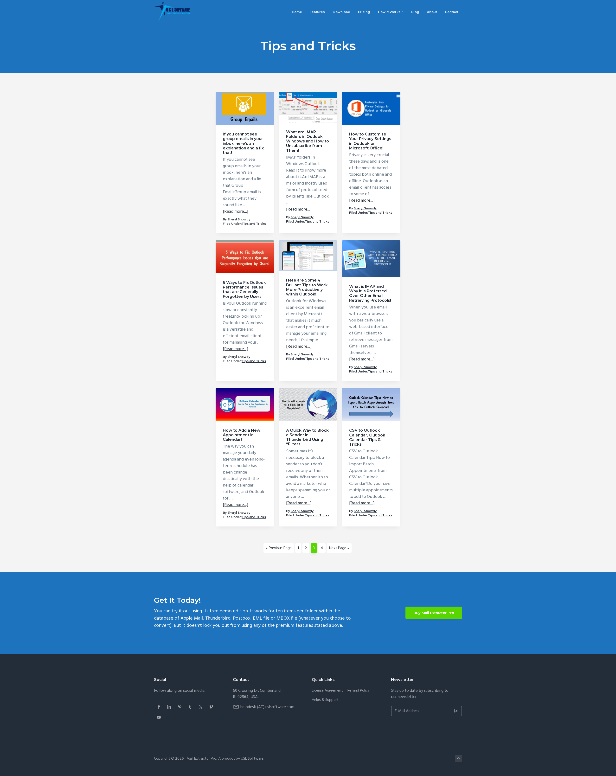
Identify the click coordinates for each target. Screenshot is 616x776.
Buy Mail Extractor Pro (433, 612)
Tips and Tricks (254, 223)
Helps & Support (325, 700)
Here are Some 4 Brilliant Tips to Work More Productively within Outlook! (307, 287)
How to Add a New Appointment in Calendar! (241, 435)
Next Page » (339, 549)
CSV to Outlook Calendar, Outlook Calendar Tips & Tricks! (367, 437)
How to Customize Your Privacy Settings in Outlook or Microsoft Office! (370, 141)
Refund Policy (358, 691)
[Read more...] (235, 211)
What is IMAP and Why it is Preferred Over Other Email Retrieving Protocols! (370, 293)
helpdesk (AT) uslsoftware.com (267, 707)
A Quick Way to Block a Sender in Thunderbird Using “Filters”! (307, 437)
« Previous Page (279, 549)
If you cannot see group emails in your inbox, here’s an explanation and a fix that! (243, 143)
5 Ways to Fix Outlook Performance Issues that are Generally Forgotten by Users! (244, 289)
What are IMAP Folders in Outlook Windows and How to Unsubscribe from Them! (307, 141)
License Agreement (327, 691)
